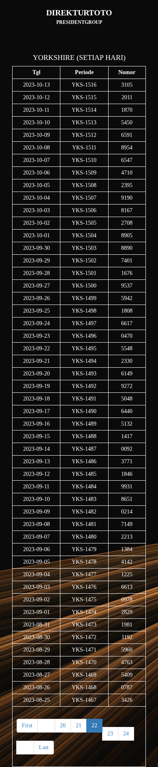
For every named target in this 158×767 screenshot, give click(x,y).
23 (110, 734)
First (27, 725)
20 (63, 725)
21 (78, 725)
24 (126, 734)
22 (94, 725)
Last (44, 747)
